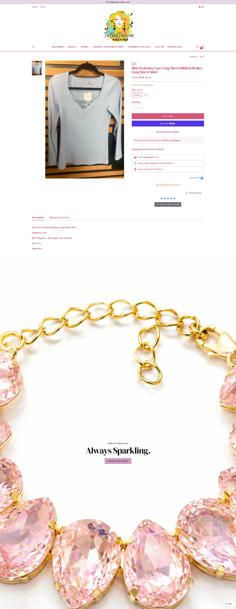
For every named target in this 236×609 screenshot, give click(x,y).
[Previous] (98, 2)
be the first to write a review (167, 204)
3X (145, 94)
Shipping (136, 149)
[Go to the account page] (197, 46)
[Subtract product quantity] (134, 107)
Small (136, 94)
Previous (193, 56)
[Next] (138, 2)
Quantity (136, 102)
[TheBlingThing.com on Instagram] (203, 7)
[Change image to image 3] (37, 68)
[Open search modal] (33, 46)
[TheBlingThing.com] (118, 26)
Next (202, 56)
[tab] (193, 193)
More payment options (167, 131)
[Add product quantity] (141, 107)
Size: (137, 89)
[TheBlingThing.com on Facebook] (200, 7)
